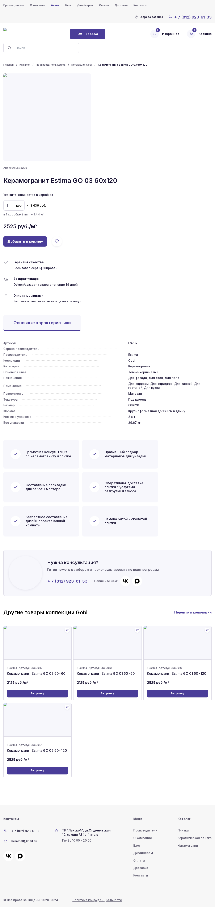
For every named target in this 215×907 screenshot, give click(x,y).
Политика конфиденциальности (97, 900)
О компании (37, 5)
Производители (13, 5)
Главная (8, 64)
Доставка (121, 5)
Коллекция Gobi (81, 64)
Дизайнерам (85, 5)
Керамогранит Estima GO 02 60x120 (37, 750)
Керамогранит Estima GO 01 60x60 (106, 673)
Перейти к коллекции (193, 612)
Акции (55, 5)
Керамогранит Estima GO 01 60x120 (176, 673)
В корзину (37, 693)
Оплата (104, 5)
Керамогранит (189, 845)
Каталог (25, 64)
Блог (68, 5)
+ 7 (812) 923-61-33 (67, 581)
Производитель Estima (51, 64)
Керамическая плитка (195, 838)
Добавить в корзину (25, 241)
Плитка (183, 830)
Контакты (140, 5)
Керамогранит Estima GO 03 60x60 (36, 673)
